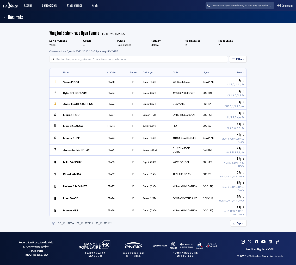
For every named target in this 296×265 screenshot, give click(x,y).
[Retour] (5, 17)
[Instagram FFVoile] (243, 241)
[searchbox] (240, 5)
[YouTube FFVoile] (263, 241)
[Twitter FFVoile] (249, 241)
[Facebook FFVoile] (256, 241)
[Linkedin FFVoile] (270, 241)
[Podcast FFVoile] (277, 241)
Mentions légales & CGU (260, 249)
